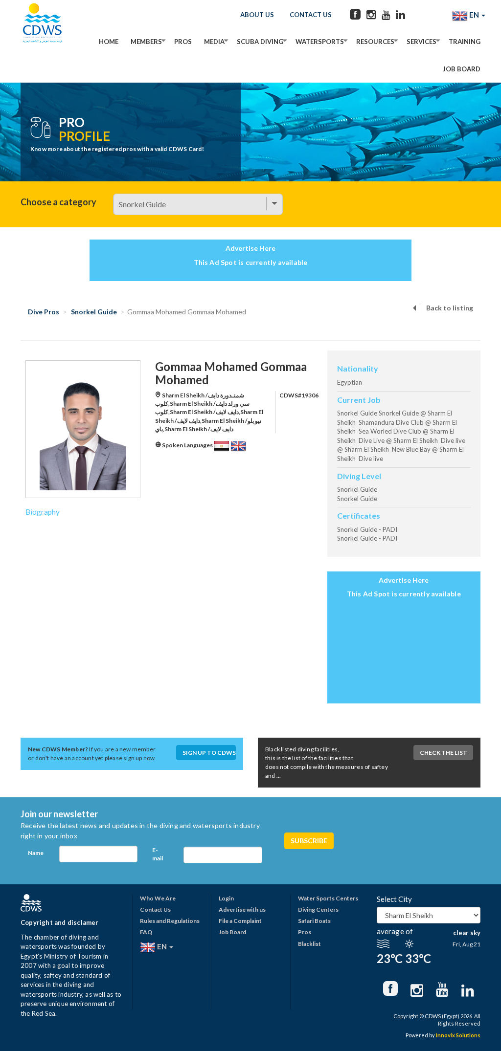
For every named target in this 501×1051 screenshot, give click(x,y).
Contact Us (311, 15)
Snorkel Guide (94, 311)
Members (146, 41)
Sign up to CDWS (209, 752)
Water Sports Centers (328, 898)
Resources (375, 41)
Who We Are (158, 898)
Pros (183, 41)
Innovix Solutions (458, 1035)
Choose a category (58, 202)
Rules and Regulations (170, 920)
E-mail (157, 854)
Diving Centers (318, 909)
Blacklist (309, 943)
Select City (394, 899)
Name (36, 852)
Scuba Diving (260, 41)
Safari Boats (314, 920)
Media (214, 41)
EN (474, 14)
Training (464, 41)
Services (421, 41)
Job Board (461, 69)
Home (108, 41)
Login (226, 898)
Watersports (320, 41)
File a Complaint (240, 920)
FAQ (146, 932)
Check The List (443, 752)
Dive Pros (43, 311)
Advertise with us (242, 909)
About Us (257, 15)
